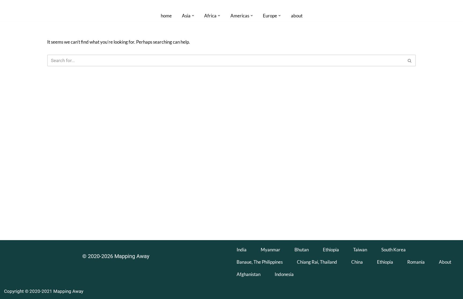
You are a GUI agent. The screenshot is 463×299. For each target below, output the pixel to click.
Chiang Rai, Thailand (317, 262)
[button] (193, 15)
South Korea (393, 249)
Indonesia (284, 274)
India (242, 249)
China (357, 262)
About (445, 262)
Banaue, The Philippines (260, 262)
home (166, 15)
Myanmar (270, 249)
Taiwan (360, 249)
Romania (416, 262)
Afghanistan (248, 274)
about (297, 15)
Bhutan (301, 249)
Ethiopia (331, 249)
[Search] (410, 60)
